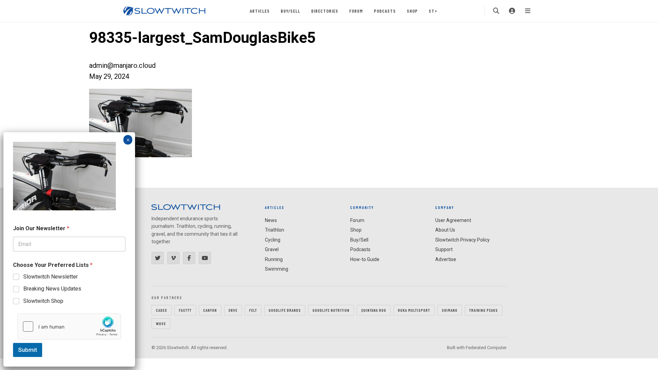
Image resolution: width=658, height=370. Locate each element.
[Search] (496, 11)
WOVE (161, 323)
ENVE (233, 310)
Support (444, 249)
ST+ (433, 11)
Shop (412, 11)
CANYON (210, 310)
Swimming (276, 269)
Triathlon (274, 230)
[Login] (512, 11)
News (271, 220)
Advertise (445, 259)
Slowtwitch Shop (43, 301)
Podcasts (385, 11)
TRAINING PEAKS (483, 310)
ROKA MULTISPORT (414, 310)
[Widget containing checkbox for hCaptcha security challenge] (69, 326)
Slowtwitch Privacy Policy (462, 240)
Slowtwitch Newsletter (50, 276)
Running (274, 259)
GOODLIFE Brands (285, 310)
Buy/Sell (290, 11)
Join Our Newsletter (41, 228)
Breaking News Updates (52, 288)
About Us (445, 230)
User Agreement (453, 220)
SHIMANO (450, 310)
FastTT (185, 310)
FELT (253, 310)
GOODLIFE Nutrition (331, 310)
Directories (324, 11)
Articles (260, 11)
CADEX (161, 310)
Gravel (272, 249)
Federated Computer (486, 347)
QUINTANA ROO (373, 310)
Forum (356, 11)
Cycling (272, 240)
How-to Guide (364, 259)
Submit (27, 349)
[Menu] (528, 11)
